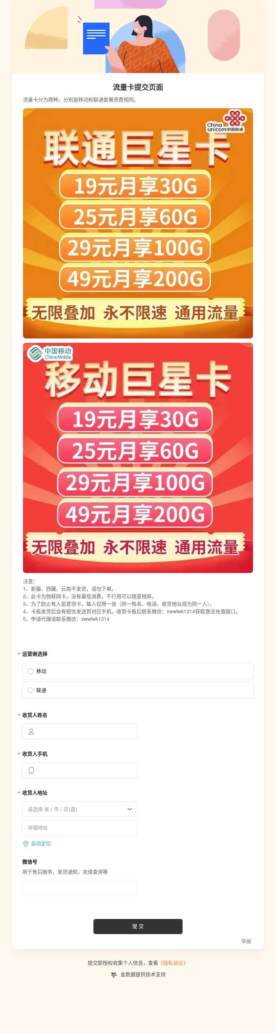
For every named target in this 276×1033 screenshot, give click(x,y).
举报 (246, 941)
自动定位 (41, 843)
